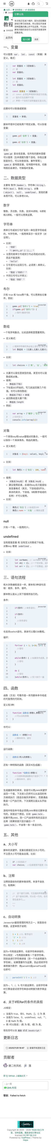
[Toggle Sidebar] (5, 3)
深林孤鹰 (9, 30)
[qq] (28, 4)
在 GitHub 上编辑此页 (15, 1076)
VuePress (25, 1137)
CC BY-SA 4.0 (29, 1135)
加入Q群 (26, 39)
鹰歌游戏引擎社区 (32, 1132)
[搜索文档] (40, 3)
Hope (25, 1140)
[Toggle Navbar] (47, 4)
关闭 (36, 39)
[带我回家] (12, 3)
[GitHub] (33, 4)
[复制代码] (44, 66)
